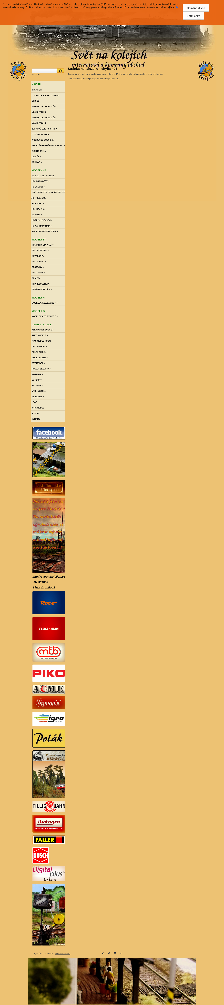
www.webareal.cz (62, 953)
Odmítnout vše (196, 8)
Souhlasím (193, 16)
